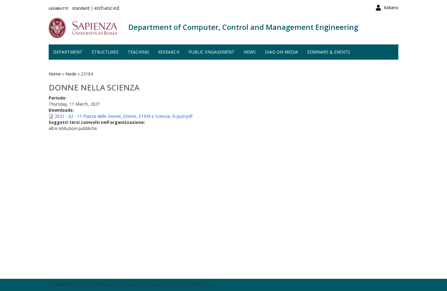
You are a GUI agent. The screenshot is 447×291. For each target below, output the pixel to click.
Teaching (138, 52)
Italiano (391, 7)
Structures (105, 52)
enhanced (107, 8)
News (250, 52)
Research (168, 52)
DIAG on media (281, 52)
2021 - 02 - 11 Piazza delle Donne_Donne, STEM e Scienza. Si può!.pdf (123, 116)
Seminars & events (328, 52)
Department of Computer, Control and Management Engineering (243, 27)
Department (67, 52)
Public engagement (211, 52)
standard (80, 8)
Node (70, 74)
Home (55, 74)
